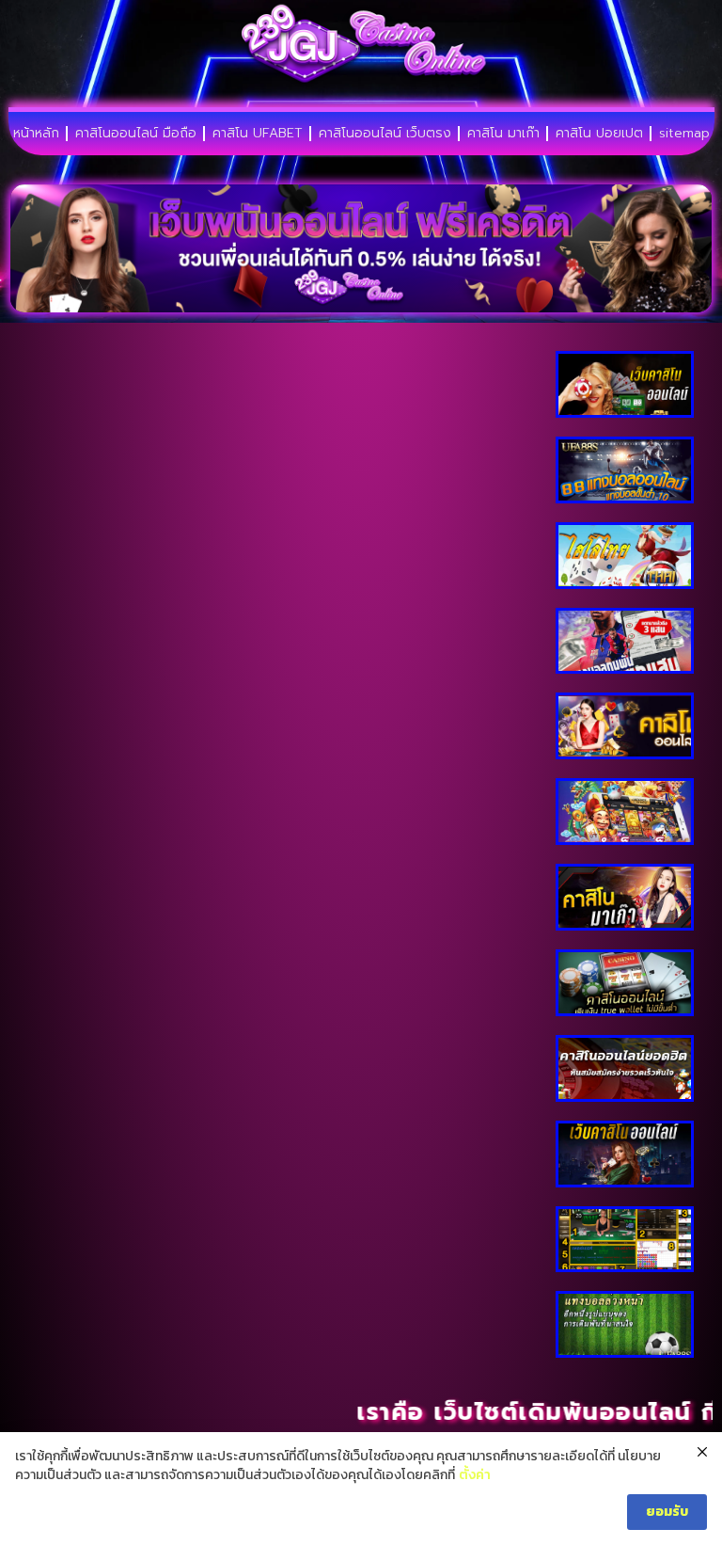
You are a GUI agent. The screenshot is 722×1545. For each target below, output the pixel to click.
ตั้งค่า (475, 1475)
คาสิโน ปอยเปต (599, 133)
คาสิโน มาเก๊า (503, 133)
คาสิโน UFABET (257, 133)
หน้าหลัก (36, 133)
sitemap (684, 133)
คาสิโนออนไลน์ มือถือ (135, 133)
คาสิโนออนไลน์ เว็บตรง (385, 133)
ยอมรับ (667, 1511)
